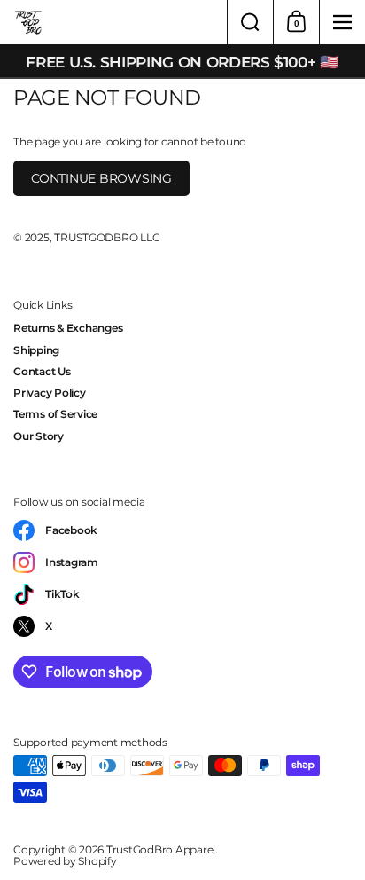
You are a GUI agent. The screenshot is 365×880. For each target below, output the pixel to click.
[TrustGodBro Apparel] (113, 22)
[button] (250, 22)
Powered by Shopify (65, 861)
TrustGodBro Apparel (160, 849)
